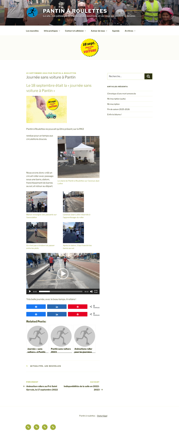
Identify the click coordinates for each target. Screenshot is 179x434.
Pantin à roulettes (75, 11)
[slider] (60, 291)
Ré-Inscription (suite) (116, 99)
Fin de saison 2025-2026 (118, 109)
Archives (129, 31)
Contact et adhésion (74, 31)
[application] (63, 273)
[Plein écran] (96, 291)
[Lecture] (30, 291)
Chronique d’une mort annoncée (121, 93)
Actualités (36, 366)
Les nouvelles (32, 31)
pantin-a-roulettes (64, 73)
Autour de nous (98, 31)
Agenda (115, 31)
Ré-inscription (113, 104)
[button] (63, 273)
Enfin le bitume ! (114, 114)
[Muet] (91, 291)
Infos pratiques (51, 31)
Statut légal (102, 416)
